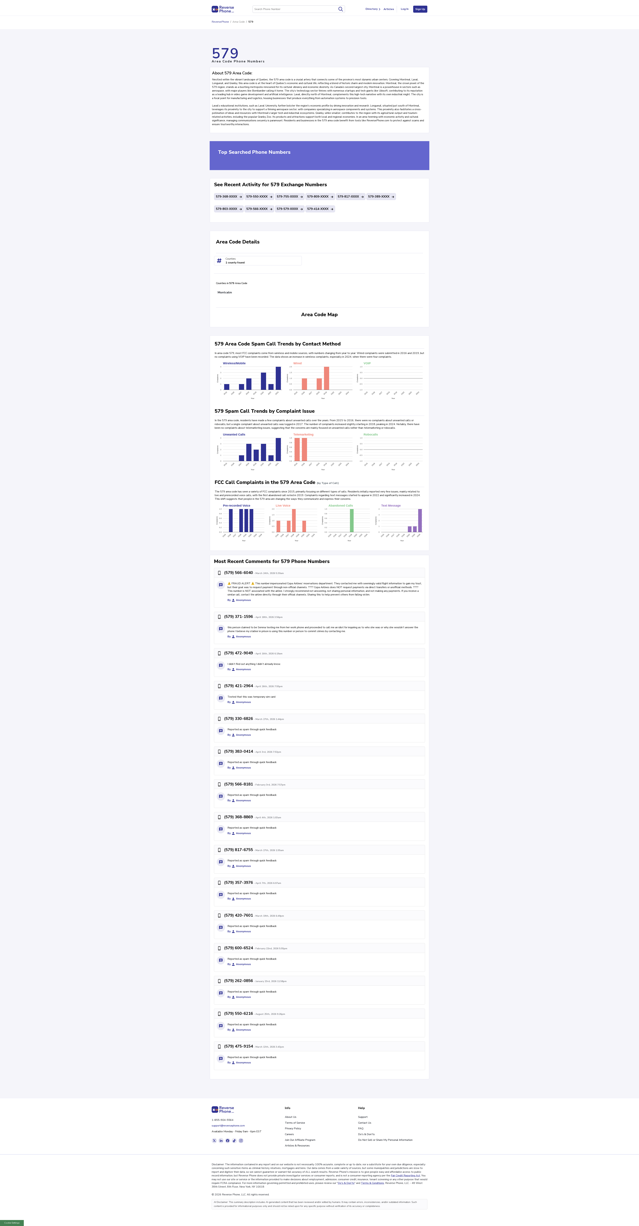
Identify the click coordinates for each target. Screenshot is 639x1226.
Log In (405, 9)
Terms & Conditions (372, 1183)
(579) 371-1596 (238, 616)
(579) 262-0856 (238, 980)
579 (250, 22)
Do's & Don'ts (366, 1134)
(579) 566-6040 (238, 572)
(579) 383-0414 (238, 751)
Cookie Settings (12, 1222)
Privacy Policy (293, 1128)
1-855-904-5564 (222, 1120)
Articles (389, 9)
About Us (290, 1117)
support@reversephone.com (228, 1125)
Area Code (238, 22)
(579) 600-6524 (238, 948)
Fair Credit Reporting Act (405, 1175)
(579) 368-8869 (238, 817)
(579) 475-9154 (238, 1046)
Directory (372, 9)
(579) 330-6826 (238, 718)
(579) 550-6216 (238, 1013)
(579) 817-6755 (238, 849)
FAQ (360, 1128)
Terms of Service (295, 1123)
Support (363, 1117)
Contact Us (364, 1123)
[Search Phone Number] (341, 9)
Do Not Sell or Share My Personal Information (385, 1140)
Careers (289, 1134)
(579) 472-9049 (238, 653)
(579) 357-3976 (238, 882)
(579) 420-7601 (238, 915)
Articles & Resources (297, 1145)
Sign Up (420, 9)
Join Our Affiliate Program (300, 1140)
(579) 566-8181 (238, 784)
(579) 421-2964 (238, 685)
